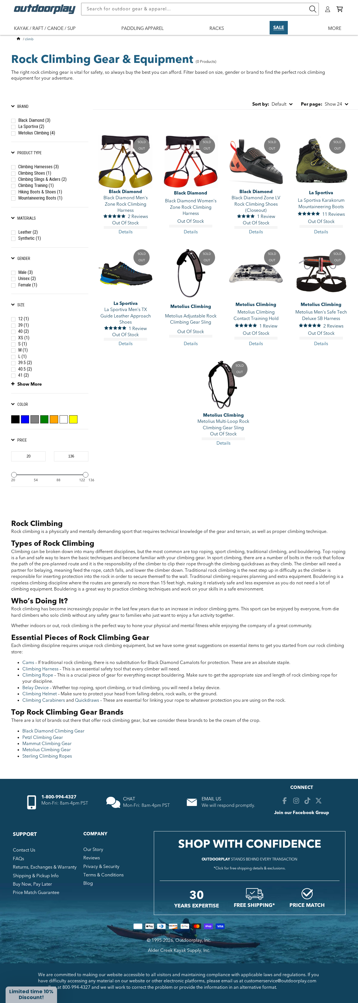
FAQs (18, 859)
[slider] (14, 475)
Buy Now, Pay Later (32, 884)
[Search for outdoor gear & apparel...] (313, 9)
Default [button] (269, 104)
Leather (28, 232)
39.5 (25, 362)
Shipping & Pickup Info (36, 876)
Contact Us (24, 850)
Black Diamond (34, 120)
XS (23, 337)
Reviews (91, 858)
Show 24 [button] (321, 104)
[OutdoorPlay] (18, 39)
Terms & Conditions (103, 875)
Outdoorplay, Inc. (193, 940)
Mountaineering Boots (40, 198)
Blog (88, 883)
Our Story (93, 849)
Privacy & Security (101, 867)
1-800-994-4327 (58, 797)
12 (23, 318)
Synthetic (29, 238)
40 (23, 331)
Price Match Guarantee (36, 893)
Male (25, 272)
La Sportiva (31, 126)
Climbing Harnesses (38, 166)
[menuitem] (47, 32)
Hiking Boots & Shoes (40, 192)
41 (23, 375)
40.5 (25, 369)
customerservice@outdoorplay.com (280, 981)
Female (27, 285)
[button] (340, 9)
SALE (278, 28)
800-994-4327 (76, 987)
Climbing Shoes (34, 173)
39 (23, 325)
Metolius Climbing (36, 133)
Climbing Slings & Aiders (42, 179)
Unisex (27, 278)
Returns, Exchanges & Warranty (45, 867)
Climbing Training (36, 185)
